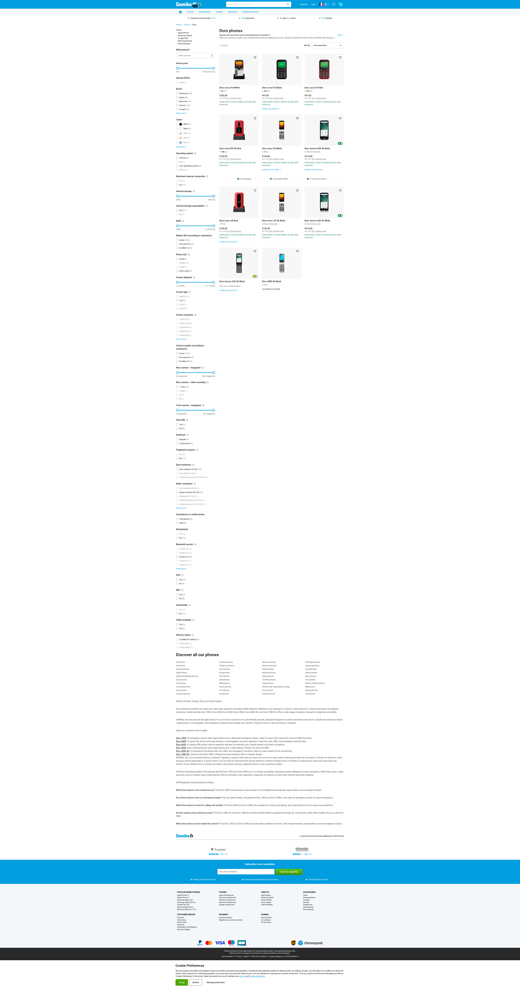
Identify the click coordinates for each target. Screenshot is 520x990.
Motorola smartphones (227, 902)
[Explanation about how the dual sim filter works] (187, 420)
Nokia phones (268, 669)
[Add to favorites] (255, 57)
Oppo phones (267, 683)
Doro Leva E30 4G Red (230, 148)
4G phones (180, 662)
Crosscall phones (183, 687)
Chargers (306, 900)
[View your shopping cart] (341, 4)
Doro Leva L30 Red (228, 220)
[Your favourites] (334, 4)
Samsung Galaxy (185, 35)
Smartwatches (308, 907)
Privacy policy (266, 922)
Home (178, 25)
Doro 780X (181, 738)
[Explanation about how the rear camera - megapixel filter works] (203, 368)
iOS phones (224, 694)
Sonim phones (311, 673)
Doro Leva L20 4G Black (273, 220)
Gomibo (265, 914)
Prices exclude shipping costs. (285, 951)
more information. (283, 953)
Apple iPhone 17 (183, 895)
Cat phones (181, 683)
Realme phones (268, 694)
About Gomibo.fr (228, 956)
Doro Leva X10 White (229, 87)
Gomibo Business (225, 918)
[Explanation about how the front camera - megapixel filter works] (203, 405)
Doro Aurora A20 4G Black (232, 281)
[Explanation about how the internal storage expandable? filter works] (207, 206)
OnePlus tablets (267, 905)
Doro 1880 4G (182, 754)
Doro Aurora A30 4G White (317, 220)
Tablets (219, 12)
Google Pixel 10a (183, 905)
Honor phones (225, 687)
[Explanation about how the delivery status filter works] (192, 635)
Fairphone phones (226, 666)
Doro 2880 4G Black (271, 281)
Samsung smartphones (227, 897)
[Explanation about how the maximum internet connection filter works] (207, 176)
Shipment (180, 925)
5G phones (180, 666)
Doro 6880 (181, 741)
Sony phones (310, 676)
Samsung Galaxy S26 (185, 900)
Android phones (182, 669)
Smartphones (311, 669)
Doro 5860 (181, 748)
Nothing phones (269, 673)
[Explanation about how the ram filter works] (183, 221)
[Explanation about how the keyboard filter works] (187, 435)
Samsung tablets (267, 897)
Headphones (307, 905)
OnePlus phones (269, 680)
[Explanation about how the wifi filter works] (182, 590)
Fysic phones (224, 669)
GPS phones (224, 676)
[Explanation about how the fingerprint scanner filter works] (197, 450)
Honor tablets (266, 902)
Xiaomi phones (184, 44)
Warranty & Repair (183, 929)
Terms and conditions (259, 956)
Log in (313, 4)
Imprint (246, 956)
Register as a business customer (231, 920)
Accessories (204, 12)
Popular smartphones (188, 892)
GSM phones (224, 680)
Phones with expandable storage (276, 687)
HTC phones (224, 690)
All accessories (308, 909)
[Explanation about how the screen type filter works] (190, 292)
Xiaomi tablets (266, 900)
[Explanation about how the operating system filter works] (195, 153)
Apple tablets (266, 895)
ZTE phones (310, 694)
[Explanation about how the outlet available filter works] (193, 620)
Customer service (250, 12)
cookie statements (257, 976)
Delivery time (181, 922)
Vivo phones (310, 680)
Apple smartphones (226, 895)
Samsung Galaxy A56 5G (186, 902)
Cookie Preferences (276, 957)
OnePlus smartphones (227, 900)
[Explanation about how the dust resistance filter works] (193, 465)
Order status (181, 920)
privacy (242, 976)
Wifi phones (310, 687)
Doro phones (181, 690)
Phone (190, 12)
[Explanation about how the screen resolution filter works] (195, 315)
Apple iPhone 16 (183, 897)
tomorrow (327, 836)
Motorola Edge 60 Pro (185, 907)
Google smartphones (226, 905)
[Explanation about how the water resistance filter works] (195, 484)
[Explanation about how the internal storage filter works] (194, 191)
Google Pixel (183, 38)
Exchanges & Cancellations (187, 927)
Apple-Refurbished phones (187, 676)
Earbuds (306, 902)
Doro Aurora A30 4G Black (317, 148)
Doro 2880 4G (182, 751)
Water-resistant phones (315, 683)
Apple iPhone (183, 33)
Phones (223, 892)
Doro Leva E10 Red (314, 87)
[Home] (180, 12)
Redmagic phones (312, 662)
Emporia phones (226, 662)
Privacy (238, 956)
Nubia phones (268, 676)
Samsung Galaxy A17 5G (186, 909)
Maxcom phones (269, 662)
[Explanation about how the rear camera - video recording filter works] (208, 382)
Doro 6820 (181, 744)
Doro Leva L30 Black (272, 148)
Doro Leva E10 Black (272, 87)
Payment (180, 918)
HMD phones (224, 683)
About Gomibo (266, 918)
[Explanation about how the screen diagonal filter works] (194, 277)
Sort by (307, 45)
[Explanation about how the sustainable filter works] (190, 605)
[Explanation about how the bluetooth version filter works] (195, 544)
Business (304, 4)
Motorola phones (185, 41)
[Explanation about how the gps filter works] (182, 575)
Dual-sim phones (183, 694)
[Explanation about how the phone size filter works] (189, 254)
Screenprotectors (309, 897)
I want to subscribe (289, 872)
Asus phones (181, 680)
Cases (305, 895)
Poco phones (267, 690)
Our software (265, 920)
